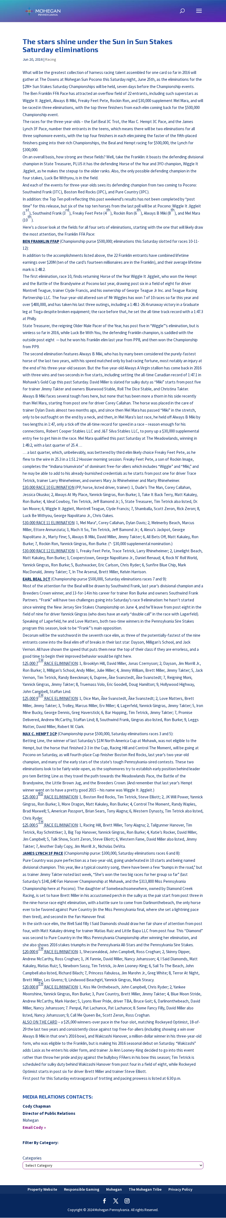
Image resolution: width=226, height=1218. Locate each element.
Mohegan (114, 1189)
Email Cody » (34, 1127)
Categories (32, 1158)
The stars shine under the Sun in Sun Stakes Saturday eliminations (98, 45)
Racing (50, 59)
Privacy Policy (180, 1189)
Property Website (42, 1189)
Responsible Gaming (81, 1189)
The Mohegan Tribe (145, 1189)
